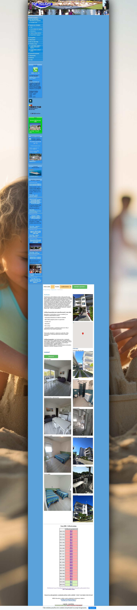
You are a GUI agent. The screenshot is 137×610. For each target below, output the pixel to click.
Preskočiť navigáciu (33, 17)
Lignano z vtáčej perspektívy (35, 217)
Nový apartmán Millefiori (35, 184)
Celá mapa (75, 348)
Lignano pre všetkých (35, 25)
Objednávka (33, 55)
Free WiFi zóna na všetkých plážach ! (35, 280)
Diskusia (32, 57)
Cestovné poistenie (34, 53)
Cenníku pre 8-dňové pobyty (68, 599)
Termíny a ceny (33, 43)
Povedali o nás (33, 22)
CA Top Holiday (46, 289)
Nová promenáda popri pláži (35, 241)
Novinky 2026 (35, 121)
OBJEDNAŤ (47, 352)
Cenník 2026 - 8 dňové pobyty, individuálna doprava (35, 46)
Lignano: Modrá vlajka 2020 (35, 232)
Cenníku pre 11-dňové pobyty (68, 600)
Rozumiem (92, 608)
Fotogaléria (32, 37)
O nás (31, 59)
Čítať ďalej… (33, 195)
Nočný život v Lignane (35, 35)
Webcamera (33, 31)
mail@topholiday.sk (34, 81)
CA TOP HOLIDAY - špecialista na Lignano (35, 20)
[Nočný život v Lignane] (35, 268)
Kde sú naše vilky (34, 41)
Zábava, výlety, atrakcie (35, 33)
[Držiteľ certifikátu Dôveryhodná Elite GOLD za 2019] (30, 100)
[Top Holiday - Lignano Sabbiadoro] (42, 5)
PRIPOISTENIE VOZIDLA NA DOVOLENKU (35, 201)
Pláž (31, 27)
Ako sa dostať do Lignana (36, 29)
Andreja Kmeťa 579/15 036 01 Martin (34, 77)
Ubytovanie (32, 39)
